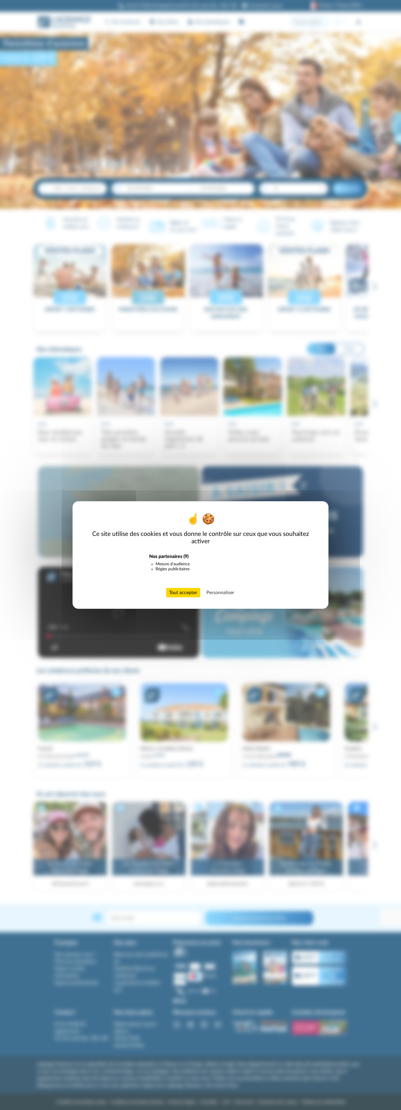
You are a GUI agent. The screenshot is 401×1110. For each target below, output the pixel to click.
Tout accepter (183, 592)
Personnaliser (220, 592)
